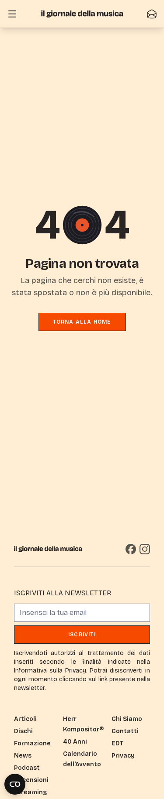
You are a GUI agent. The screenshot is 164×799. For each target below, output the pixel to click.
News (22, 755)
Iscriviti (82, 635)
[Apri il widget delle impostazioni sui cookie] (14, 784)
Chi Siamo (127, 719)
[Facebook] (131, 549)
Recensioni (31, 780)
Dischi (23, 731)
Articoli (25, 719)
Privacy (123, 755)
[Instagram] (145, 549)
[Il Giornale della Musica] (82, 13)
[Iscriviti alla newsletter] (152, 14)
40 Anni (75, 741)
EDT (117, 743)
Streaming (30, 792)
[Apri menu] (12, 14)
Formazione (32, 743)
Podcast (27, 768)
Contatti (125, 731)
